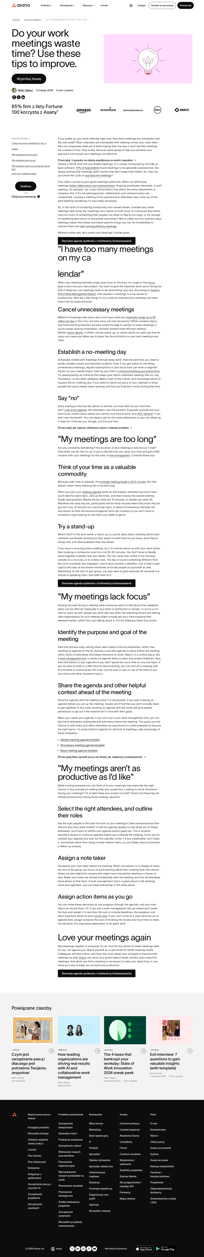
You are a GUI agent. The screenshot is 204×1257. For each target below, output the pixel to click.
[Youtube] (94, 1248)
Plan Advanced (37, 1161)
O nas (153, 1123)
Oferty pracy (157, 1141)
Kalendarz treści (67, 1133)
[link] (16, 20)
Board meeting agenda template (79, 750)
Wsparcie (87, 5)
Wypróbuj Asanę (29, 79)
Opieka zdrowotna (99, 1160)
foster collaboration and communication (92, 185)
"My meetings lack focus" (24, 160)
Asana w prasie (159, 1160)
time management (119, 455)
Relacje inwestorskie (162, 1166)
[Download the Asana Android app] (165, 1249)
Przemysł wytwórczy (100, 1188)
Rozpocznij (185, 5)
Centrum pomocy (129, 1123)
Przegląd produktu (38, 1127)
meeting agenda (91, 491)
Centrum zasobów (130, 1154)
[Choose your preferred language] (131, 5)
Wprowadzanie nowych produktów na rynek (71, 1175)
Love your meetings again (24, 173)
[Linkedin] (77, 1248)
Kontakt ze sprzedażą (162, 5)
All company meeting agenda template (82, 745)
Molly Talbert (25, 90)
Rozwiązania (66, 5)
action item (101, 915)
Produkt (93, 1147)
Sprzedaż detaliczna (101, 1166)
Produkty (45, 5)
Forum (123, 1147)
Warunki (109, 1248)
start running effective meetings (98, 226)
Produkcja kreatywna (70, 1139)
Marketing (95, 1129)
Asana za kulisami (160, 1147)
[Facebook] (88, 1248)
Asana (82, 957)
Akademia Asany (129, 1135)
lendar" (15, 149)
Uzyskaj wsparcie (130, 1129)
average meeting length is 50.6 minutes (123, 481)
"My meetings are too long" (25, 154)
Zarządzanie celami (69, 1145)
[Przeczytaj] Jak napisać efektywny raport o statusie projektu (93, 427)
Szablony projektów (131, 1170)
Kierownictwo (158, 1129)
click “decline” (145, 413)
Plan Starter (34, 1155)
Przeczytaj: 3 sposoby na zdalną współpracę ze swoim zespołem (95, 160)
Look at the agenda (75, 409)
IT (90, 1141)
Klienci (154, 1135)
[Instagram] (83, 1248)
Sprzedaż (94, 1154)
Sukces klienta (128, 1176)
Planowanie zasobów (70, 1185)
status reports (75, 332)
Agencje (94, 1204)
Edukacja (94, 1182)
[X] (72, 1248)
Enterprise (34, 1167)
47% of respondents (87, 167)
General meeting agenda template (80, 739)
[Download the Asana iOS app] (144, 1249)
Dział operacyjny (98, 1135)
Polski (59, 1248)
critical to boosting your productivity (139, 371)
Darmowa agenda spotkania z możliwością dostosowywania (96, 240)
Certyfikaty (126, 1141)
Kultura (154, 1154)
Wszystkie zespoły (99, 1210)
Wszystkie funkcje (38, 1133)
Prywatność (157, 1182)
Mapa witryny (127, 1198)
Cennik (104, 5)
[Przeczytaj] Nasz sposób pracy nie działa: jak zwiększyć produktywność (100, 756)
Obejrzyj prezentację (24, 196)
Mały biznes (96, 1123)
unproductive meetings (98, 175)
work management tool (73, 658)
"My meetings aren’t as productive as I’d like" (31, 167)
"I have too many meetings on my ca (29, 143)
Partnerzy (125, 1192)
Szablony (25, 186)
